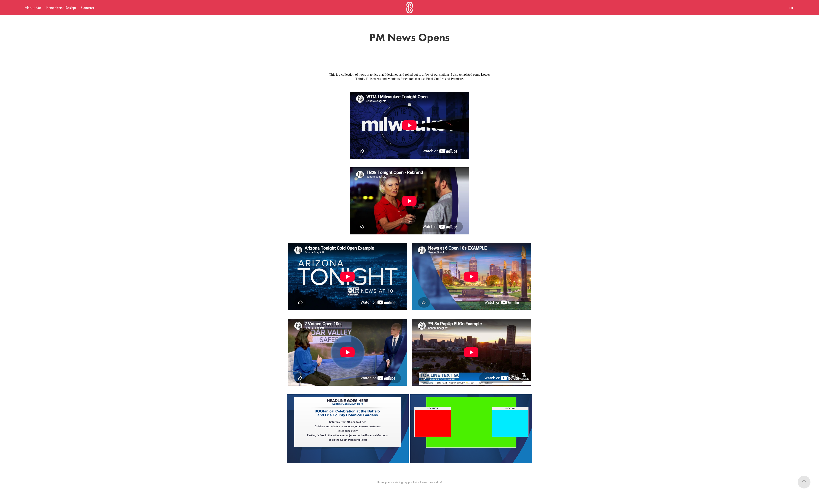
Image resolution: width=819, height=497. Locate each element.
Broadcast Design (61, 7)
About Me (33, 7)
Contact (87, 7)
